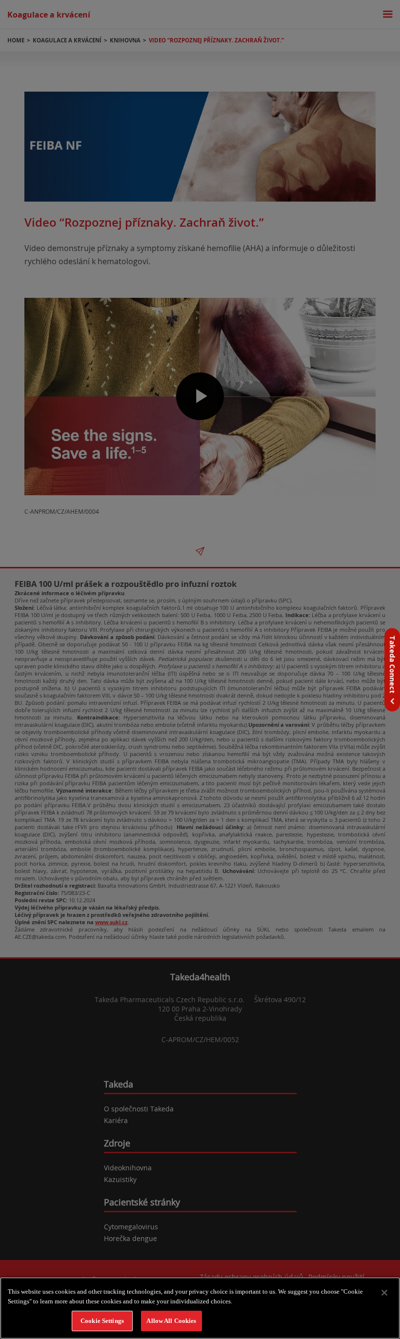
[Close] (384, 1292)
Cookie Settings (102, 1320)
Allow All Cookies (171, 1320)
